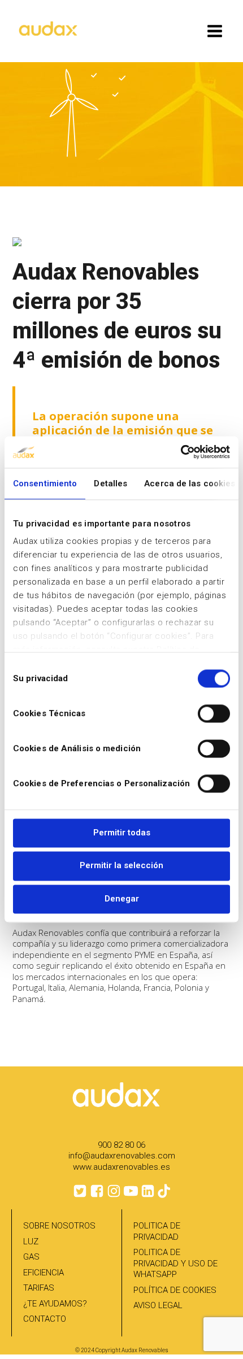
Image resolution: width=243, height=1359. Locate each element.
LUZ (30, 1241)
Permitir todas (121, 832)
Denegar (122, 899)
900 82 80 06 (121, 1145)
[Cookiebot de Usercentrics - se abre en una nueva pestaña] (180, 452)
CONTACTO (44, 1319)
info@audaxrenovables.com (121, 1156)
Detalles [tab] (110, 483)
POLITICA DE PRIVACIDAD (156, 1231)
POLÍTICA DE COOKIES (174, 1290)
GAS (31, 1257)
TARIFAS (38, 1288)
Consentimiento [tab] (45, 483)
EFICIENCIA (43, 1272)
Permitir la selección (121, 866)
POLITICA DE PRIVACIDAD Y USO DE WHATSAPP (175, 1263)
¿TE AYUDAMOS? (55, 1304)
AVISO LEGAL (158, 1305)
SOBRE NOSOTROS (59, 1226)
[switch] (214, 713)
